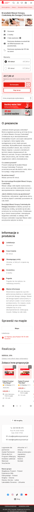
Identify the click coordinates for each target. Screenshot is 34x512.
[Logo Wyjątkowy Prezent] (6, 3)
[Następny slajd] (30, 406)
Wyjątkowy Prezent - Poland (12, 471)
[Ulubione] (22, 3)
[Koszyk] (26, 3)
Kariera (20, 459)
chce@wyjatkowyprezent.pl (18, 436)
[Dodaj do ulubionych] (28, 84)
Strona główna (6, 7)
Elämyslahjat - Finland (9, 475)
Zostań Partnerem (8, 452)
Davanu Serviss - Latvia (10, 480)
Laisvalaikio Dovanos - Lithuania (13, 482)
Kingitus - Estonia (8, 478)
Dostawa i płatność (8, 459)
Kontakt (20, 461)
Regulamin (21, 456)
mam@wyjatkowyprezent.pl (18, 440)
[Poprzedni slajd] (3, 406)
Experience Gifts (7, 473)
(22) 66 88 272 (18, 428)
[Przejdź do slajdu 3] (20, 406)
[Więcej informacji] (20, 38)
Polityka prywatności (10, 506)
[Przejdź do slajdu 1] (13, 406)
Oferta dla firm (7, 454)
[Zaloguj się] (18, 3)
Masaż (14, 7)
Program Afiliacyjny (9, 456)
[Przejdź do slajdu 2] (17, 406)
